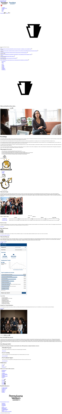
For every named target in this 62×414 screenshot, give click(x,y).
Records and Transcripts (31, 50)
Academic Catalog (4, 388)
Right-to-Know (4, 408)
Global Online (9, 56)
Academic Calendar (8, 50)
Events (3, 65)
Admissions (25, 52)
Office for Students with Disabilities (7, 411)
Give (2, 11)
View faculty (2, 226)
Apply (3, 9)
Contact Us (3, 403)
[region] (31, 218)
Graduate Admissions (15, 52)
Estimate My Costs (17, 54)
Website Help (4, 405)
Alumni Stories (4, 58)
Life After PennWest (14, 58)
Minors (27, 50)
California (1, 56)
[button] (3, 13)
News (3, 64)
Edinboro (6, 56)
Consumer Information (5, 409)
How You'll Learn (19, 50)
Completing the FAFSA (23, 54)
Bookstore (3, 392)
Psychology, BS (4, 218)
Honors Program (24, 50)
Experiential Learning (14, 50)
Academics (3, 7)
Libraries (3, 391)
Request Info (3, 61)
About (3, 377)
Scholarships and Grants (8, 54)
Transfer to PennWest (21, 52)
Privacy (3, 410)
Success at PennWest (5, 374)
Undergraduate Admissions (9, 52)
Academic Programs (3, 50)
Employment (3, 390)
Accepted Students (2, 52)
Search (1, 108)
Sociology (3, 371)
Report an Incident (4, 407)
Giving (3, 66)
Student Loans (13, 54)
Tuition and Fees (2, 54)
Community (3, 68)
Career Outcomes (8, 58)
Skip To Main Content (3, 0)
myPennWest (4, 69)
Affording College (4, 8)
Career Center (4, 389)
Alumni (1, 58)
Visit (2, 10)
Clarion (4, 56)
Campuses (12, 56)
